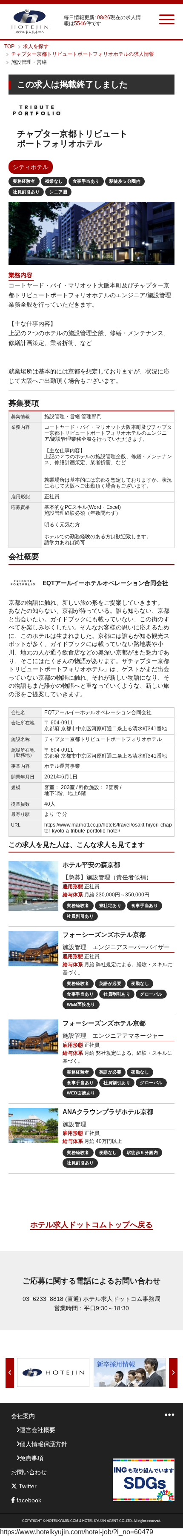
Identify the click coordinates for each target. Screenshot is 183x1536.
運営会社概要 (37, 1430)
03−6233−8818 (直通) (52, 1298)
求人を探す (36, 46)
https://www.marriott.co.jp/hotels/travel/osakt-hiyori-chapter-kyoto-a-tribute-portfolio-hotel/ (108, 828)
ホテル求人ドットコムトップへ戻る (91, 1224)
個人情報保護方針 (43, 1444)
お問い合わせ (29, 1472)
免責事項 (31, 1458)
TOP (9, 46)
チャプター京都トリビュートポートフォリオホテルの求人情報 (82, 54)
